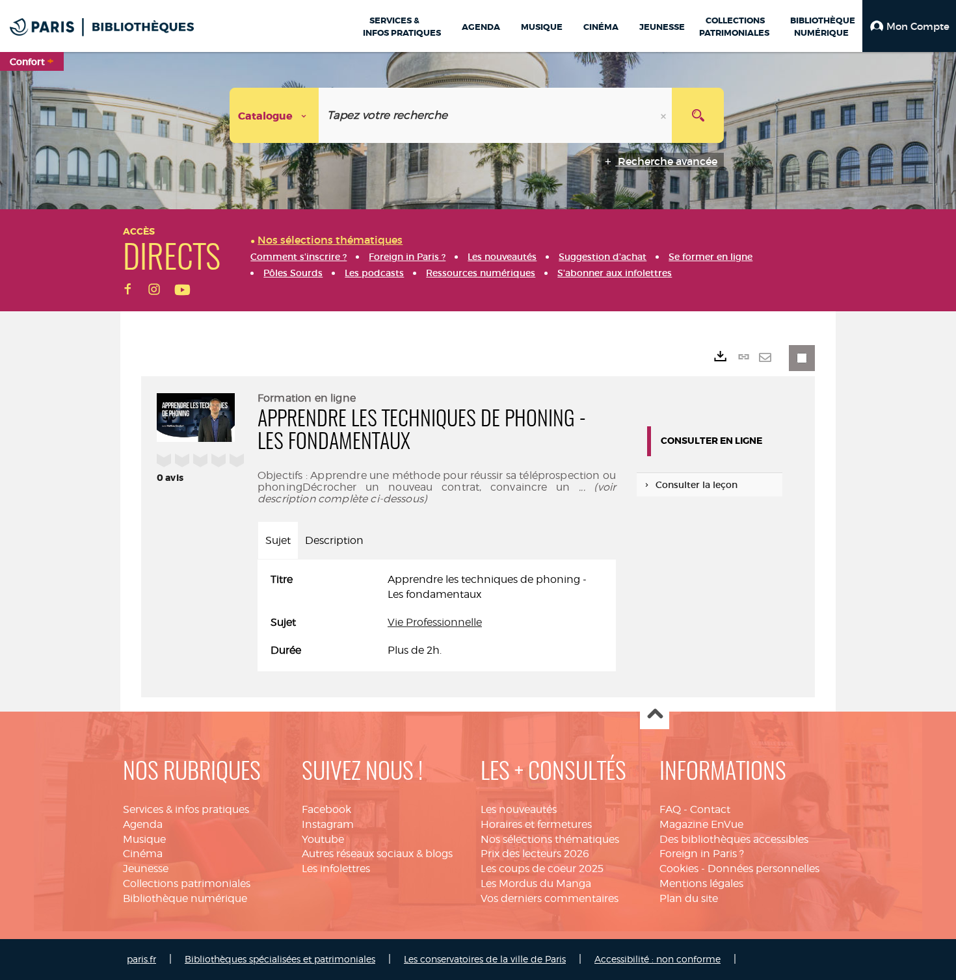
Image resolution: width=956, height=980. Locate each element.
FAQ (670, 809)
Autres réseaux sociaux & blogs (377, 853)
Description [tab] (334, 540)
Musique (144, 839)
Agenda (143, 824)
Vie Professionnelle (435, 622)
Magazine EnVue (701, 824)
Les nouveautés (519, 809)
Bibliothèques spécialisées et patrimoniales (280, 958)
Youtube (323, 839)
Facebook (326, 809)
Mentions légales (701, 883)
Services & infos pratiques (186, 809)
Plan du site (688, 898)
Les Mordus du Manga (536, 883)
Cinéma (143, 853)
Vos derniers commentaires (549, 898)
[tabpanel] (437, 615)
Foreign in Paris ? (701, 853)
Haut (654, 715)
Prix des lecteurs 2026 (535, 853)
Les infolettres (336, 868)
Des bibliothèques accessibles (733, 839)
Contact (710, 809)
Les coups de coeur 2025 (542, 868)
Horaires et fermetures (536, 824)
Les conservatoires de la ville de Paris (485, 958)
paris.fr (141, 958)
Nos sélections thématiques (550, 839)
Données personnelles (763, 868)
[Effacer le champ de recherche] (664, 115)
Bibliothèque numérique (185, 898)
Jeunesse (145, 868)
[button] (909, 26)
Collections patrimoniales (186, 883)
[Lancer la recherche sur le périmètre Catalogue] (698, 115)
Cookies (678, 868)
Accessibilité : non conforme (657, 958)
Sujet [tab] (278, 540)
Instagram (328, 824)
